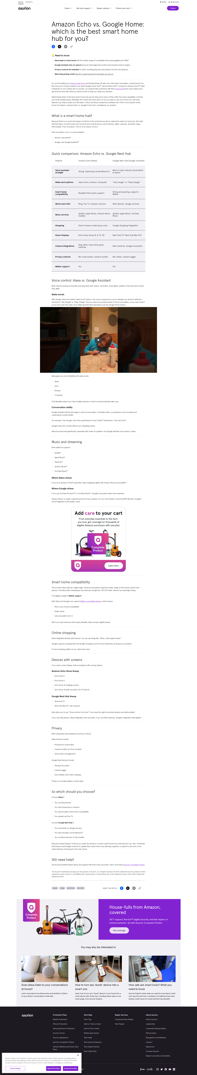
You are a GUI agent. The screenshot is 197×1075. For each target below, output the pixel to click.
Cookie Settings (15, 1068)
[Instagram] (157, 1069)
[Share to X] (59, 46)
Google (62, 888)
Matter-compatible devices (90, 601)
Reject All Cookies (53, 1068)
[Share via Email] (65, 46)
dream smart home (77, 83)
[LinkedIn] (174, 1069)
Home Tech (80, 888)
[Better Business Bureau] (142, 1069)
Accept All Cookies (70, 1068)
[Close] (77, 1055)
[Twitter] (162, 1069)
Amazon (55, 888)
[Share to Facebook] (53, 46)
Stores (164, 2)
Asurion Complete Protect (134, 865)
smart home (120, 89)
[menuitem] (69, 8)
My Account (175, 2)
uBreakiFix (29, 2)
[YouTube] (170, 1069)
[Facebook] (166, 1069)
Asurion (20, 2)
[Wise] (149, 1069)
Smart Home (70, 888)
